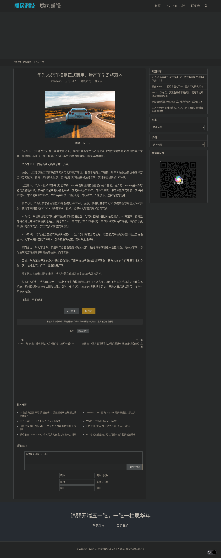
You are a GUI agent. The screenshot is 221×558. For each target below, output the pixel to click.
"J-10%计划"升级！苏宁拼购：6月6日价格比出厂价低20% (45, 343)
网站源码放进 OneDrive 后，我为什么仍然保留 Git (177, 102)
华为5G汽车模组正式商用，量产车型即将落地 (79, 75)
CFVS (108, 549)
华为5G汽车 (83, 331)
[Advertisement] (110, 37)
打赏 (89, 311)
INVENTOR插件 (176, 6)
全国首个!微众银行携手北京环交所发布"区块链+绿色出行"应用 (112, 345)
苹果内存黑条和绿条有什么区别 (101, 421)
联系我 (195, 6)
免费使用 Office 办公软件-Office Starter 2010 (108, 426)
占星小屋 (116, 549)
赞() (73, 311)
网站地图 (102, 549)
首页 (158, 6)
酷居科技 (24, 5)
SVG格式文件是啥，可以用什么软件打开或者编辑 (111, 434)
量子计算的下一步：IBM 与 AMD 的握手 (40, 421)
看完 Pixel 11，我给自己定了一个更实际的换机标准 (177, 86)
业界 (36, 62)
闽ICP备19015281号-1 (135, 549)
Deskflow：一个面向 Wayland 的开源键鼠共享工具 (110, 412)
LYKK (122, 549)
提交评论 (134, 467)
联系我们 (122, 525)
